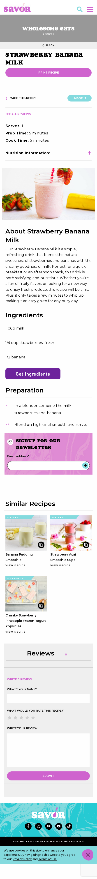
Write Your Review (22, 728)
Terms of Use (47, 859)
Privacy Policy (22, 859)
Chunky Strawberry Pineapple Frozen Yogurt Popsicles (25, 620)
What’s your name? (22, 689)
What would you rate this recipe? (35, 710)
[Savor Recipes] (17, 7)
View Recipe (15, 565)
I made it (79, 98)
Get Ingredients (33, 374)
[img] (48, 194)
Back (50, 45)
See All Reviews (18, 114)
